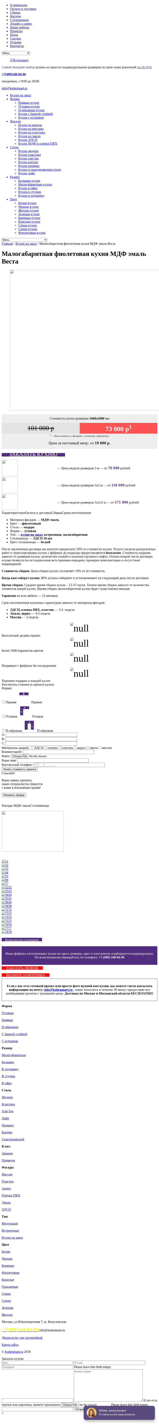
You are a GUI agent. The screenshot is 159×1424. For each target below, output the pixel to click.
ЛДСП (6, 1209)
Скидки (15, 38)
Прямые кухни (28, 102)
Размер (15, 177)
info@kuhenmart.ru (14, 88)
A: (4, 734)
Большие (8, 1062)
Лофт (5, 1118)
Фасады (15, 16)
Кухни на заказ (20, 95)
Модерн (7, 1097)
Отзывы (15, 42)
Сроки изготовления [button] (76, 512)
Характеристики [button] (13, 512)
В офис (7, 1083)
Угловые (8, 1013)
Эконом (7, 1153)
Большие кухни (29, 180)
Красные (8, 1279)
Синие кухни (27, 229)
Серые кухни (27, 225)
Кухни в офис (28, 188)
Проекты (16, 31)
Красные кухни (29, 221)
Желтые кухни (28, 210)
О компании (18, 5)
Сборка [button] (56, 512)
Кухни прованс (29, 166)
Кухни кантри (28, 162)
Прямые (7, 1020)
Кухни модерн (28, 151)
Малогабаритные (14, 1055)
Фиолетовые (10, 1272)
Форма (14, 99)
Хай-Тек (7, 1111)
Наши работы (19, 27)
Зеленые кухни (29, 214)
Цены (14, 35)
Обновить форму (14, 795)
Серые (6, 1293)
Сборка (15, 12)
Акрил (6, 1188)
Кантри (7, 1132)
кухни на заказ (31, 534)
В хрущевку (10, 1069)
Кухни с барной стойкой (35, 114)
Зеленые (7, 1307)
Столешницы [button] (39, 805)
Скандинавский (13, 1139)
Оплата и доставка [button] (38, 512)
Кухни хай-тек (28, 158)
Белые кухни (27, 203)
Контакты (17, 46)
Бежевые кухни (29, 218)
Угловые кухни (29, 106)
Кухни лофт (26, 173)
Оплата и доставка (23, 9)
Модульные (10, 1223)
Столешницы (19, 20)
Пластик (8, 1181)
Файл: (6, 756)
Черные (7, 1258)
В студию (8, 1076)
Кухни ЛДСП (27, 140)
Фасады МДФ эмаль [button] (16, 805)
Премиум (8, 1160)
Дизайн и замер (21, 23)
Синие (6, 1300)
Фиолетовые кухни (32, 232)
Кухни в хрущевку (31, 195)
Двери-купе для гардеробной (22, 1337)
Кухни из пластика (31, 132)
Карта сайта (10, 1344)
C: (4, 743)
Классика (8, 1104)
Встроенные (10, 1230)
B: (4, 739)
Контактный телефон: (17, 764)
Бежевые (8, 1265)
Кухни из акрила (30, 125)
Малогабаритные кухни (35, 184)
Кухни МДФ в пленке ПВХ (37, 143)
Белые (6, 1251)
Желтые (7, 1314)
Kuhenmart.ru (14, 1351)
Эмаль (6, 1202)
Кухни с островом (31, 117)
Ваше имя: (9, 760)
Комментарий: (12, 751)
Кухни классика (29, 154)
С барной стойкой (14, 1034)
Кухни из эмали (29, 136)
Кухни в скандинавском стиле (39, 169)
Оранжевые (10, 1286)
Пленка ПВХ (11, 1195)
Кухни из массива (30, 128)
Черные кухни (28, 206)
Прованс (8, 1125)
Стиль (14, 147)
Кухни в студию (29, 192)
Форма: (7, 688)
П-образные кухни (31, 110)
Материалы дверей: (15, 748)
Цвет (13, 199)
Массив (7, 1174)
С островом (10, 1041)
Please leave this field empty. (92, 1367)
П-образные (10, 1027)
